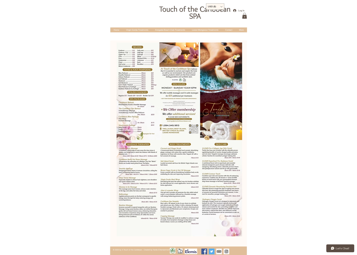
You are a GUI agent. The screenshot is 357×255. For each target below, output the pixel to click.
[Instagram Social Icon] (226, 251)
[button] (244, 16)
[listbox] (215, 6)
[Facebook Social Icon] (204, 251)
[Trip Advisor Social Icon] (219, 251)
